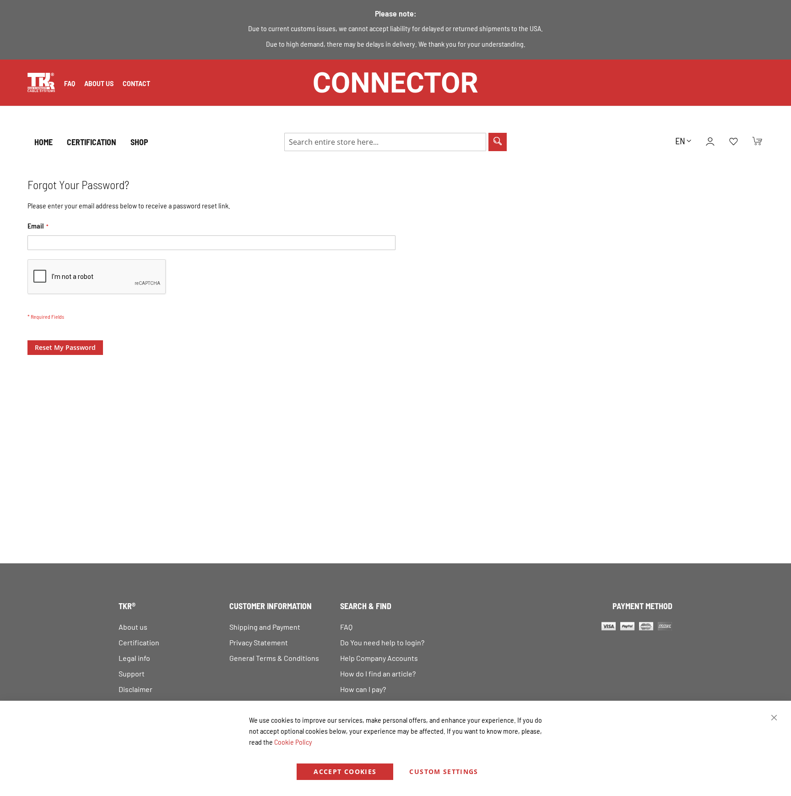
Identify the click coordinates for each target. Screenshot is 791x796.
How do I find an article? (378, 673)
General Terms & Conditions (274, 658)
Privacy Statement (258, 642)
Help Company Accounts (379, 658)
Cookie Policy (293, 741)
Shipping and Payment (264, 626)
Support (132, 673)
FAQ (69, 83)
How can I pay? (363, 689)
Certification (139, 642)
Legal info (134, 658)
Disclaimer (135, 689)
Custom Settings (443, 771)
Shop (139, 142)
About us (99, 83)
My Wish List (733, 141)
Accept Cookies (345, 771)
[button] (683, 140)
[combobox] (385, 142)
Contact (136, 83)
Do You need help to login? (382, 642)
